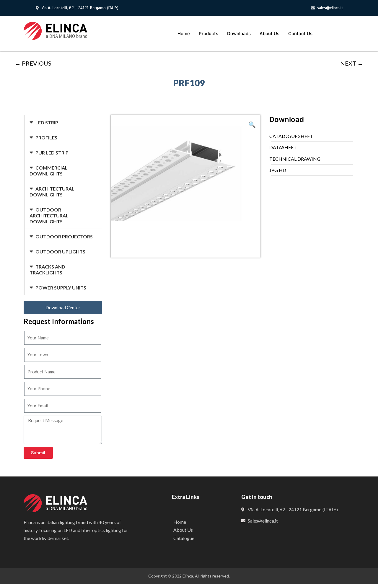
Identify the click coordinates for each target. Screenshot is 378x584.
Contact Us (300, 33)
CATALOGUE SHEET (291, 136)
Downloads (239, 33)
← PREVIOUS (33, 63)
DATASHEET (283, 147)
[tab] (63, 122)
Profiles (46, 137)
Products (208, 33)
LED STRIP (46, 122)
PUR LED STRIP (52, 152)
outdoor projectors (64, 236)
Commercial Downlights (49, 170)
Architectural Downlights (52, 191)
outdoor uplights (60, 251)
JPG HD (277, 170)
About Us (269, 33)
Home (183, 33)
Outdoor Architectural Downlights (49, 215)
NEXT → (351, 63)
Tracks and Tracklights (47, 269)
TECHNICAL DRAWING (294, 159)
